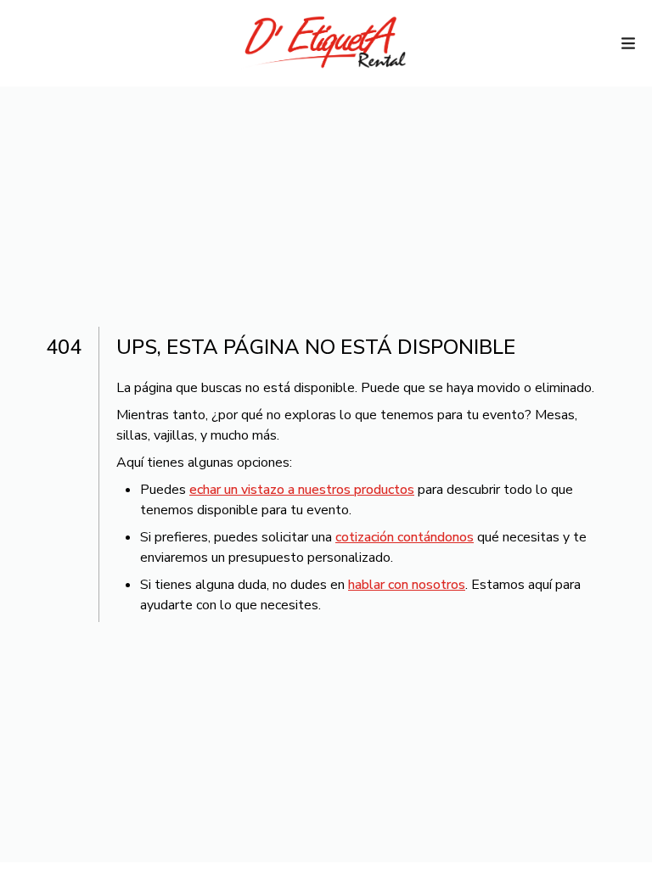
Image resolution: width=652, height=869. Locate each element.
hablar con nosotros (406, 584)
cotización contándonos (404, 537)
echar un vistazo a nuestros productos (301, 489)
